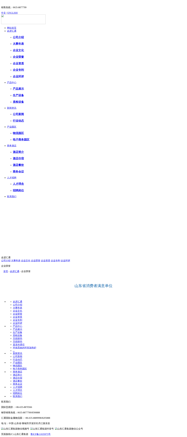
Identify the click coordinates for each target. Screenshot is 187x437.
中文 (3, 13)
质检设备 (17, 335)
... (14, 350)
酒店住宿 (17, 378)
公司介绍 (6, 260)
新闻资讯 (11, 108)
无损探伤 (17, 338)
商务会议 (17, 384)
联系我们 (11, 196)
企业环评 (65, 260)
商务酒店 (11, 145)
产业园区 (11, 127)
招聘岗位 (17, 393)
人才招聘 (11, 177)
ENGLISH (12, 13)
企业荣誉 (35, 260)
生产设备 (17, 332)
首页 (5, 271)
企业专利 (55, 260)
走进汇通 (11, 31)
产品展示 (17, 329)
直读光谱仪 (19, 344)
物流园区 (17, 365)
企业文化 (25, 260)
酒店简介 (17, 375)
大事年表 (15, 260)
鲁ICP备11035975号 (41, 434)
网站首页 (11, 28)
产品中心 (11, 82)
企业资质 (45, 260)
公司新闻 (17, 356)
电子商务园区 (20, 368)
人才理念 (17, 390)
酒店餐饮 (17, 381)
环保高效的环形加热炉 (24, 347)
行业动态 (17, 359)
